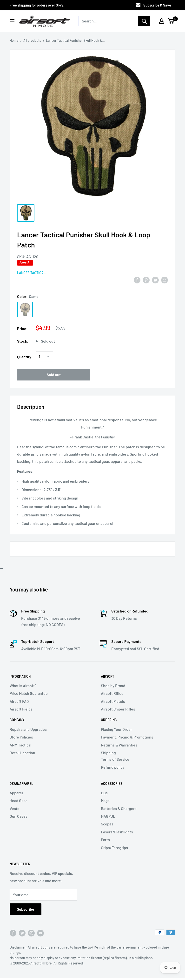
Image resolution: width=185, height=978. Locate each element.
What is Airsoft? (23, 685)
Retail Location (22, 752)
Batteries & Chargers (119, 808)
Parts (105, 839)
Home (14, 40)
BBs (104, 792)
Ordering (109, 720)
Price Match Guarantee (29, 693)
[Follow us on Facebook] (13, 932)
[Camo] (25, 309)
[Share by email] (164, 279)
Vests (14, 808)
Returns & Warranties (119, 745)
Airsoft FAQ (19, 701)
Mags (105, 800)
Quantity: (25, 356)
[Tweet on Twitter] (155, 279)
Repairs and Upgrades (28, 729)
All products (32, 40)
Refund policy (112, 767)
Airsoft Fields (21, 709)
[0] (171, 21)
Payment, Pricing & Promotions (127, 737)
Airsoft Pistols (113, 701)
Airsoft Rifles (112, 693)
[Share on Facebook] (137, 279)
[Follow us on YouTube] (40, 932)
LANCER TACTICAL (31, 273)
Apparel (16, 792)
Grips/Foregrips (114, 847)
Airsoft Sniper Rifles (118, 709)
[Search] (144, 21)
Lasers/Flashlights (117, 832)
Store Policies (21, 737)
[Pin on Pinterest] (146, 279)
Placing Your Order (116, 729)
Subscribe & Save (157, 5)
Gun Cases (18, 816)
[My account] (161, 21)
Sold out (54, 374)
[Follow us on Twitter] (22, 932)
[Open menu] (12, 21)
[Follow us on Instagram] (31, 932)
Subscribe (25, 909)
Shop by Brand (113, 685)
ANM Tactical (20, 745)
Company (17, 720)
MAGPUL (108, 816)
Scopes (107, 824)
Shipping (108, 752)
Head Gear (18, 800)
